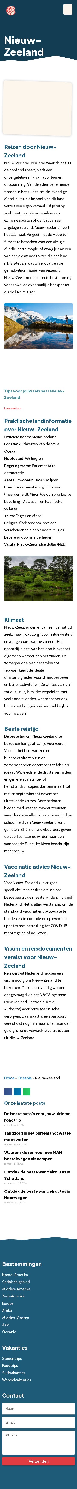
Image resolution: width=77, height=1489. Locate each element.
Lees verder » (12, 408)
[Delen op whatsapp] (26, 1091)
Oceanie (25, 1078)
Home (9, 1078)
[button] (67, 9)
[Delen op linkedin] (17, 1091)
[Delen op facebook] (8, 1091)
